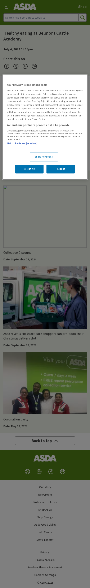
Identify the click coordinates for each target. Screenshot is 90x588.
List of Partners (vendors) (22, 143)
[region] (45, 127)
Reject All (29, 168)
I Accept (61, 168)
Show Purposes (44, 156)
